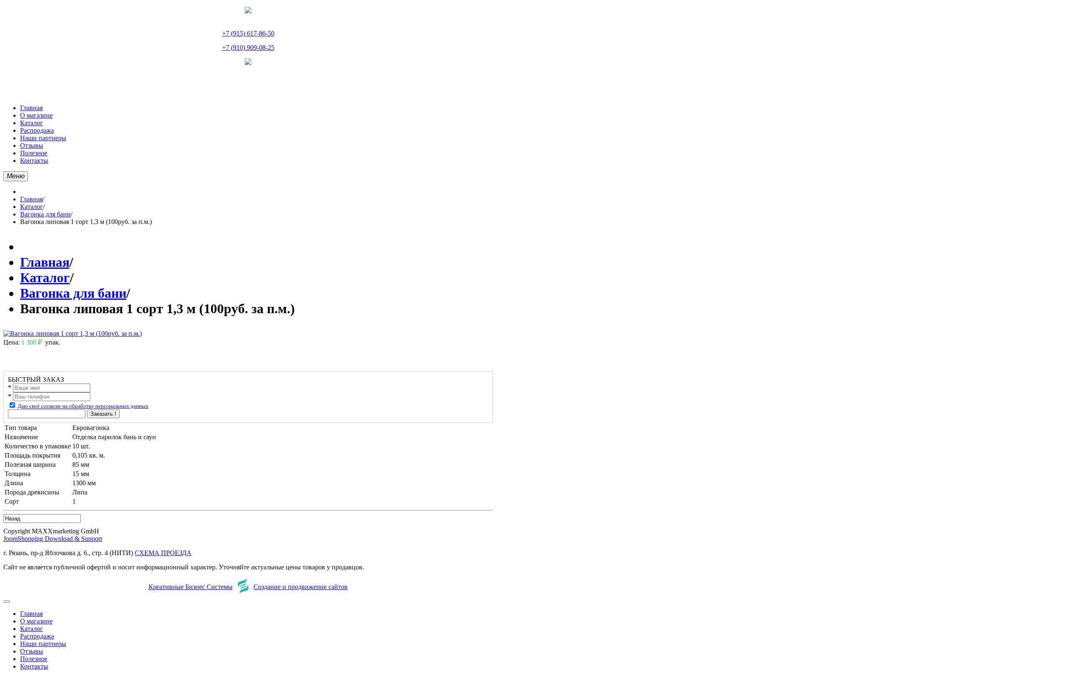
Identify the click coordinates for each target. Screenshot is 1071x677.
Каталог (31, 206)
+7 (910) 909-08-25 (248, 47)
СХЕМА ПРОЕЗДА (163, 552)
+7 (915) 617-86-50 (248, 33)
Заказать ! (103, 414)
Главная (31, 199)
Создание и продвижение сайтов (301, 586)
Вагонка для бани (45, 214)
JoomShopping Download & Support (52, 538)
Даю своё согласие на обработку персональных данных (83, 406)
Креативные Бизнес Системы (191, 586)
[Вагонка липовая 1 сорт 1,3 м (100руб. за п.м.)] (72, 333)
